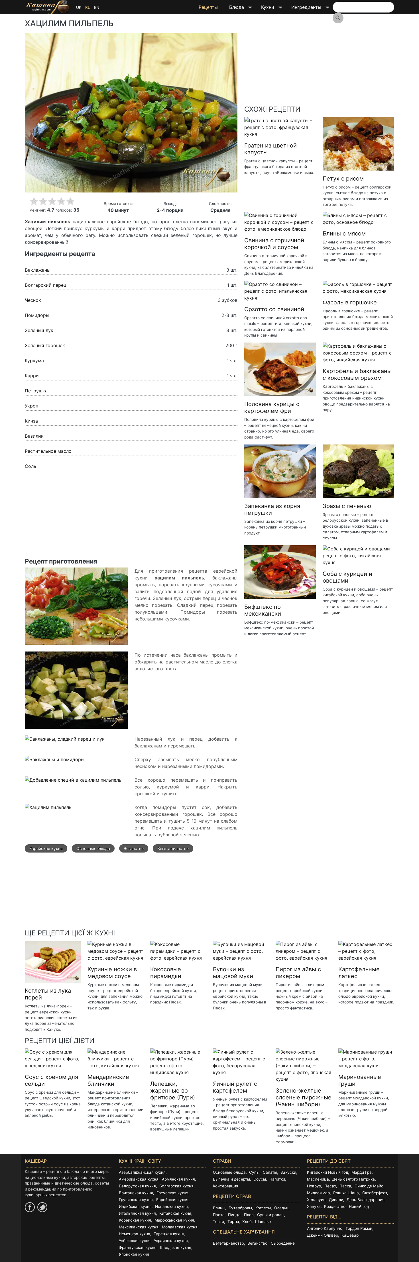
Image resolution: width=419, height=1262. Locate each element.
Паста (219, 1214)
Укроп (31, 406)
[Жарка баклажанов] (76, 693)
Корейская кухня (135, 1220)
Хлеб (247, 1221)
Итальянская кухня (137, 1213)
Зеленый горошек (45, 345)
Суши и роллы (270, 1214)
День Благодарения (366, 1199)
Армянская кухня (178, 1179)
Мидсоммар (318, 1193)
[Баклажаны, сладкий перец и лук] (65, 742)
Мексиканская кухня (138, 1227)
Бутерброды (240, 1208)
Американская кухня (138, 1179)
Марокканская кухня (174, 1220)
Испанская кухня (171, 1206)
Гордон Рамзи (359, 1228)
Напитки (277, 1179)
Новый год (359, 1206)
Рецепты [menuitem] (208, 7)
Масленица (318, 1179)
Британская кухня (136, 1193)
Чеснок (33, 300)
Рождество (334, 1206)
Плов (249, 1214)
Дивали (336, 1199)
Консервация (225, 1186)
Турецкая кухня (169, 1234)
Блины (219, 1208)
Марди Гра (361, 1172)
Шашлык (263, 1221)
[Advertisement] (131, 518)
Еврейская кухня (46, 848)
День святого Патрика (353, 1179)
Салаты (270, 1172)
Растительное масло (48, 451)
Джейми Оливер (322, 1235)
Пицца (234, 1214)
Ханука (314, 1206)
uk (79, 7)
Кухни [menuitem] (264, 9)
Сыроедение (283, 1243)
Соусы (259, 1179)
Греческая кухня (172, 1193)
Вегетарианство (173, 848)
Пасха (345, 1186)
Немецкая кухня (134, 1234)
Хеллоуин (316, 1199)
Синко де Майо (369, 1186)
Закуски (288, 1172)
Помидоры (37, 315)
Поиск (338, 18)
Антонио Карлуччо (324, 1228)
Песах (330, 1186)
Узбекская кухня (134, 1240)
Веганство (134, 848)
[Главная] (47, 7)
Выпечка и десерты (231, 1179)
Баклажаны (37, 270)
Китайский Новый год (327, 1172)
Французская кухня (137, 1247)
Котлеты (263, 1208)
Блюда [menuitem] (233, 9)
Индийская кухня (135, 1206)
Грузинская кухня (136, 1199)
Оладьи (281, 1208)
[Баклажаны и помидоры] (54, 762)
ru (88, 7)
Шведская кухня (175, 1247)
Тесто (218, 1221)
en (96, 7)
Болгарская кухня (176, 1186)
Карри (32, 375)
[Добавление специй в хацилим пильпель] (73, 783)
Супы (254, 1172)
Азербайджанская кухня (142, 1172)
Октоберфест (374, 1193)
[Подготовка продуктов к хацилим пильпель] (76, 609)
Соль (30, 466)
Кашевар (350, 1235)
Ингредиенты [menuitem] (303, 9)
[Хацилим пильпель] (48, 810)
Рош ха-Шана (346, 1193)
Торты (233, 1221)
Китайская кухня (175, 1213)
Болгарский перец (45, 285)
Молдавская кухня (180, 1227)
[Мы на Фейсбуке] (30, 1207)
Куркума (34, 360)
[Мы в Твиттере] (42, 1207)
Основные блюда (93, 848)
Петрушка (36, 391)
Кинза (31, 421)
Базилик (34, 436)
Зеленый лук (39, 330)
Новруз (314, 1186)
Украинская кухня (171, 1240)
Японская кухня (134, 1254)
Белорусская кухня (137, 1186)
